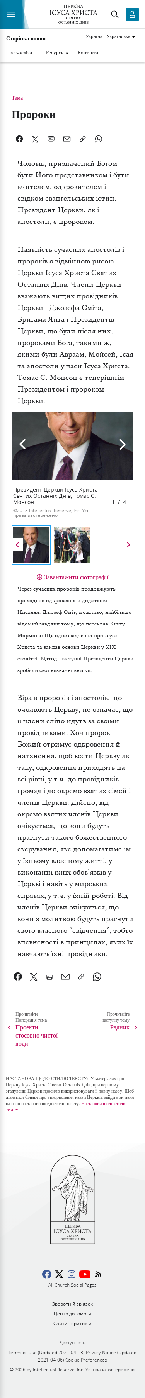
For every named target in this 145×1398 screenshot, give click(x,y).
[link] (18, 976)
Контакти (88, 52)
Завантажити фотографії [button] (76, 577)
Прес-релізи (19, 52)
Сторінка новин (26, 38)
